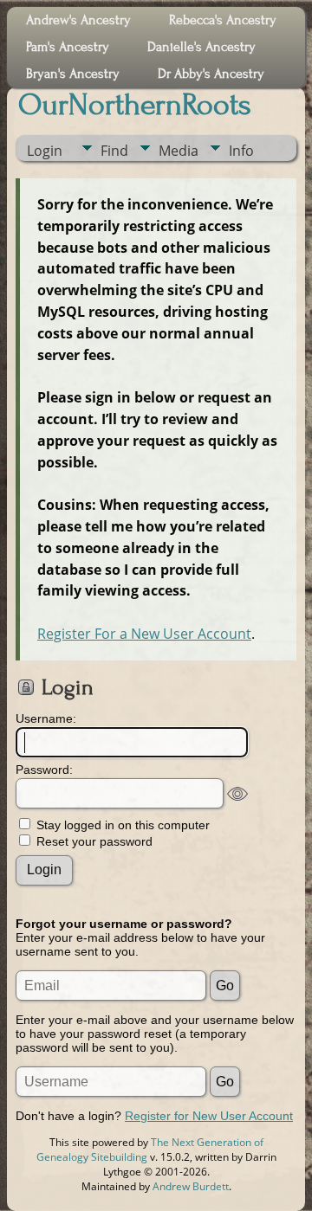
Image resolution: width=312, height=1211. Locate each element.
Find (114, 150)
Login (44, 150)
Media (178, 150)
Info (241, 150)
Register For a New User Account (144, 633)
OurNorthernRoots (134, 104)
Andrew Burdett (191, 1186)
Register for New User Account (209, 1116)
